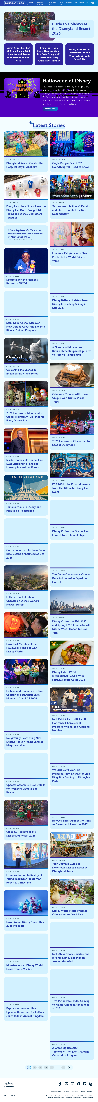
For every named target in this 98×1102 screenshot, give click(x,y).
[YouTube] (66, 1084)
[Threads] (91, 1084)
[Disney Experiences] (9, 1085)
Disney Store (75, 1091)
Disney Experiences (56, 1091)
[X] (85, 1084)
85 (63, 1067)
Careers (83, 1091)
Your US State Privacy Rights (85, 1096)
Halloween (31, 3)
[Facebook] (79, 1084)
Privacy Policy (59, 1096)
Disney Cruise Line (66, 3)
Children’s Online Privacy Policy (56, 1097)
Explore (89, 2)
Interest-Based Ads (88, 1097)
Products (79, 2)
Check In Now (50, 109)
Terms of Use (49, 1096)
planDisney (66, 1091)
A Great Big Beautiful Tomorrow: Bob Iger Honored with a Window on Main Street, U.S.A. (25, 233)
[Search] (93, 3)
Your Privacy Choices (70, 1096)
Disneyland (53, 3)
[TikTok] (60, 1084)
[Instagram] (72, 1084)
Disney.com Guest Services (73, 1097)
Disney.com (90, 1091)
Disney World (40, 3)
